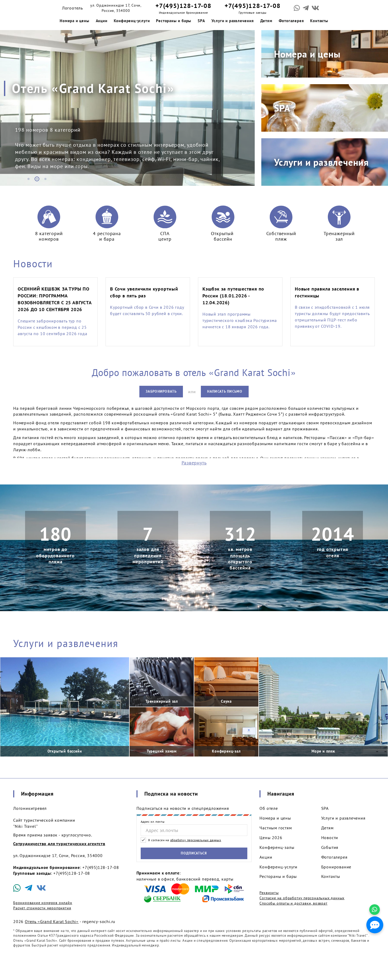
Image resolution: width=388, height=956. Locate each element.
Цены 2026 (270, 837)
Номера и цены (74, 20)
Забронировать (161, 391)
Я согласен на (184, 840)
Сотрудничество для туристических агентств (59, 843)
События (330, 847)
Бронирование (336, 866)
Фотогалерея (291, 20)
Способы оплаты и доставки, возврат (293, 903)
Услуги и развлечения (232, 20)
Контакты (319, 20)
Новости (33, 263)
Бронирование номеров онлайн (42, 902)
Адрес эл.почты (153, 822)
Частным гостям (275, 827)
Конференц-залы (276, 847)
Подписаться (194, 853)
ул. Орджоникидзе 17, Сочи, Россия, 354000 (115, 8)
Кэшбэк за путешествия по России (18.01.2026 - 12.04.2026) (233, 296)
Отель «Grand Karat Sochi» (52, 921)
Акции (101, 20)
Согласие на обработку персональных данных (301, 898)
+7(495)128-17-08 (183, 6)
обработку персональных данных (195, 840)
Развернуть (194, 463)
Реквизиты (268, 892)
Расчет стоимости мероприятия (42, 908)
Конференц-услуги (132, 20)
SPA (201, 20)
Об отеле (268, 808)
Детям (266, 20)
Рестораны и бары (173, 20)
